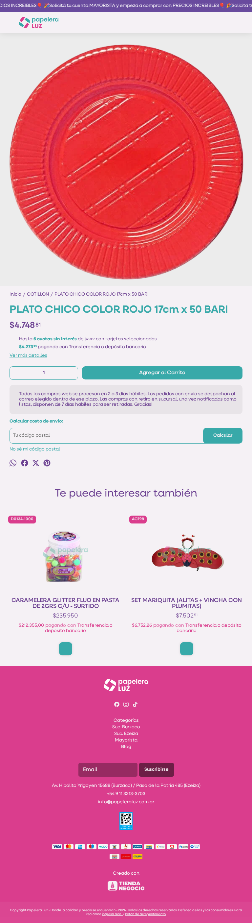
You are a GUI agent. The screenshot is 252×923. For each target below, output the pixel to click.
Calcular (222, 435)
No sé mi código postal (35, 449)
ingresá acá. (112, 914)
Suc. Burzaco (126, 727)
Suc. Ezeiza (126, 733)
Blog (126, 746)
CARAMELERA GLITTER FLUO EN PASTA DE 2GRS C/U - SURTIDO (65, 604)
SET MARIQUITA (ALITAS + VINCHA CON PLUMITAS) (186, 604)
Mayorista (126, 740)
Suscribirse (156, 769)
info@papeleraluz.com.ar (126, 802)
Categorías (126, 720)
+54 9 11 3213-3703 (126, 793)
